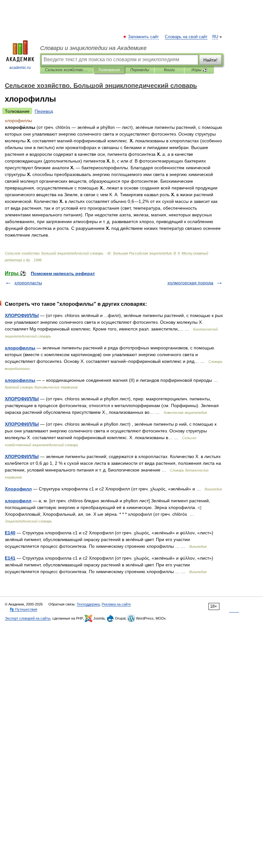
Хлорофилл (18, 488)
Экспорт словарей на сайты (27, 618)
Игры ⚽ (199, 70)
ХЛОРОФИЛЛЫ (22, 315)
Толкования (109, 70)
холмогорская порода (190, 282)
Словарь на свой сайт (186, 37)
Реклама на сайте (116, 604)
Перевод (44, 111)
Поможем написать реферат (63, 273)
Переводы (139, 70)
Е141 (10, 558)
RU (215, 37)
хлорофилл (18, 500)
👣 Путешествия (23, 609)
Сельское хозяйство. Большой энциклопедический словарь (66, 70)
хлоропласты (28, 282)
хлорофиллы (20, 347)
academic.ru (20, 67)
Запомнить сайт (144, 37)
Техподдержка (88, 604)
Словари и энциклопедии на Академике (93, 48)
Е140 (10, 532)
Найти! (210, 60)
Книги (169, 70)
